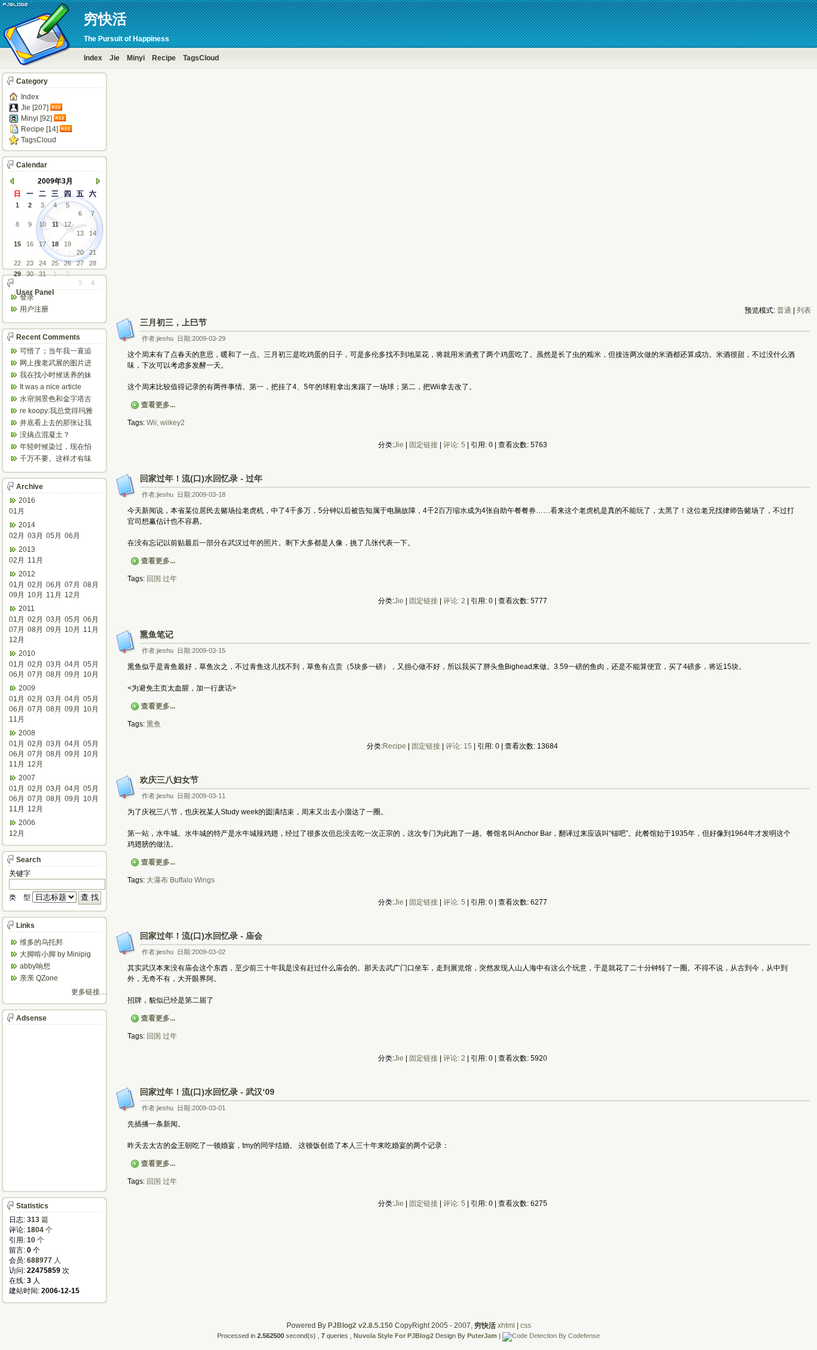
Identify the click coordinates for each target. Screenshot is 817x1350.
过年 (170, 579)
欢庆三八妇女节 (169, 779)
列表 (804, 310)
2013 (27, 549)
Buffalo (181, 880)
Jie (114, 58)
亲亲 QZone (39, 978)
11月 (35, 560)
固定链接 (423, 445)
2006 (27, 822)
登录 (27, 297)
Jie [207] (34, 107)
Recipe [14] (39, 129)
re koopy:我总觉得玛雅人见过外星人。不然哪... (58, 412)
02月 (17, 536)
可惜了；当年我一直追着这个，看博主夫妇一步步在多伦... (56, 352)
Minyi (136, 58)
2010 (27, 653)
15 (17, 244)
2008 (27, 733)
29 (17, 273)
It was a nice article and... (50, 388)
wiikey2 (172, 423)
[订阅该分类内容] (57, 107)
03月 (35, 536)
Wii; (152, 423)
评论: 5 (454, 445)
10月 (35, 595)
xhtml (506, 1325)
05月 (54, 536)
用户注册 (34, 309)
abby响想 (35, 966)
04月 (72, 664)
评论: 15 (459, 746)
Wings (204, 880)
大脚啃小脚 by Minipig (55, 954)
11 (55, 224)
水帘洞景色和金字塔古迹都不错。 (56, 400)
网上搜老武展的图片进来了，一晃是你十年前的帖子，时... (56, 364)
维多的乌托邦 (41, 942)
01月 (17, 511)
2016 (27, 500)
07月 (72, 585)
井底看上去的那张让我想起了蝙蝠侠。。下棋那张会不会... (56, 424)
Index (93, 58)
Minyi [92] (36, 118)
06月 (72, 536)
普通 (784, 310)
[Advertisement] (462, 279)
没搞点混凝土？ (45, 434)
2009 (27, 688)
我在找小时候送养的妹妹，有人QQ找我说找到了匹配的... (57, 376)
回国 (154, 579)
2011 (27, 608)
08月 (91, 585)
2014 (27, 525)
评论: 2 (454, 601)
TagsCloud (201, 58)
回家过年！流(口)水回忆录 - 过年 (201, 478)
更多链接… (89, 992)
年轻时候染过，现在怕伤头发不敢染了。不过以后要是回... (56, 447)
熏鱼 (154, 724)
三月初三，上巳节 (173, 322)
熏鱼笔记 (156, 634)
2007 (27, 778)
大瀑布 (157, 880)
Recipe (164, 58)
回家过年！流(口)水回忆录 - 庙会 (201, 935)
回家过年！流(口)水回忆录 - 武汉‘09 (207, 1092)
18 (55, 244)
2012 (27, 574)
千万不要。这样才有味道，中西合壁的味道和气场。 (56, 459)
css (525, 1325)
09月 (17, 595)
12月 (72, 595)
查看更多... (158, 405)
